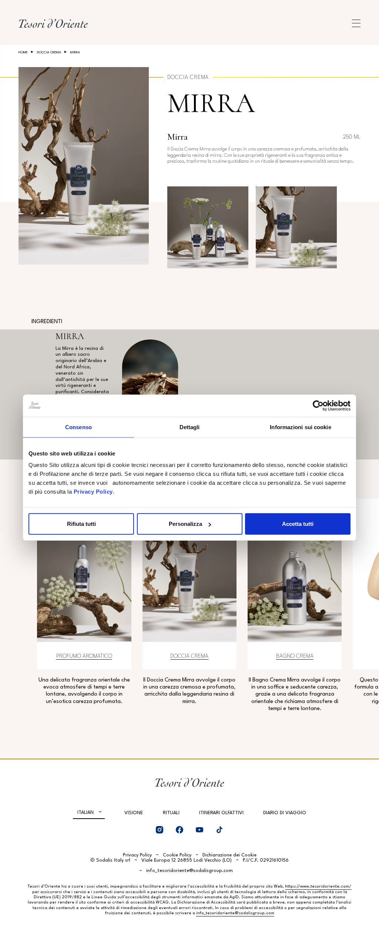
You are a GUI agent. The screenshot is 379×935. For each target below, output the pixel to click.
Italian (85, 812)
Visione (133, 812)
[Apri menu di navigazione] (356, 23)
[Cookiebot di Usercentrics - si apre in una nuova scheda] (318, 405)
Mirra (211, 103)
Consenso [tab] (78, 427)
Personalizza (185, 524)
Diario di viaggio (284, 812)
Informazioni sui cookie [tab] (300, 427)
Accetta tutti (297, 524)
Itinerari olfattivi (221, 812)
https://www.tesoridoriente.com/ (318, 887)
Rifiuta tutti (81, 524)
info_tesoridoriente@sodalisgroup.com (189, 870)
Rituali (171, 812)
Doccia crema (49, 52)
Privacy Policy (93, 491)
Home (23, 52)
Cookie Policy (177, 855)
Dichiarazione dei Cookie (229, 855)
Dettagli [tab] (190, 427)
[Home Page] (53, 23)
